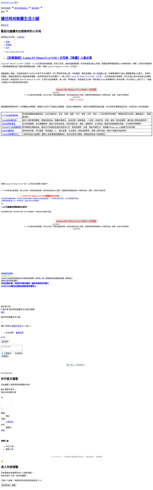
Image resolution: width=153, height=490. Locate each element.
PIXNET (58, 457)
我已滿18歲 (6, 485)
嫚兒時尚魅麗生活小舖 (20, 18)
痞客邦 (14, 326)
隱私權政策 (90, 457)
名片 (8, 48)
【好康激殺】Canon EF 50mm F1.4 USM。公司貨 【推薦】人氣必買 (49, 57)
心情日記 (20, 37)
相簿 (8, 42)
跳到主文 (5, 25)
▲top (3, 337)
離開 (13, 485)
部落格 (8, 45)
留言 (20, 326)
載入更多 (5, 341)
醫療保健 (19, 333)
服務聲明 (99, 457)
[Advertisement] (76, 159)
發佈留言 (5, 356)
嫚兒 (3, 312)
